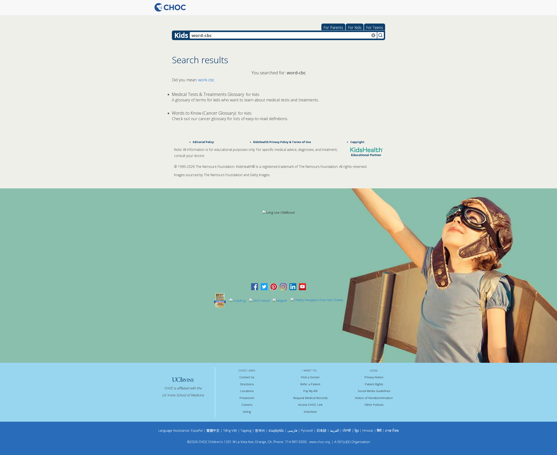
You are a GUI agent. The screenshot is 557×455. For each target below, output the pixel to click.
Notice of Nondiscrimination (374, 398)
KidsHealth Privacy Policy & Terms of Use (282, 142)
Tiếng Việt (230, 430)
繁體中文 (213, 430)
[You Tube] (302, 286)
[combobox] (283, 35)
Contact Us (246, 377)
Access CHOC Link (310, 405)
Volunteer (310, 412)
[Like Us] (254, 286)
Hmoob (367, 430)
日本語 (321, 430)
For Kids (354, 27)
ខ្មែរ (357, 430)
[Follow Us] (264, 286)
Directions (247, 384)
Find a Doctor (310, 377)
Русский (307, 430)
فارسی (292, 430)
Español (197, 430)
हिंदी (379, 430)
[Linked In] (293, 286)
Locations (246, 391)
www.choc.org (319, 442)
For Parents (333, 27)
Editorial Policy (203, 142)
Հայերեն (276, 430)
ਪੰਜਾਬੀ (347, 430)
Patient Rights (374, 384)
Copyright (357, 142)
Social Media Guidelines (374, 391)
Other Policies (373, 405)
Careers (247, 405)
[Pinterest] (273, 286)
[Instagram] (283, 286)
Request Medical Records (310, 398)
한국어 (260, 430)
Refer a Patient (310, 384)
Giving (247, 412)
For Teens (374, 27)
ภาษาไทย (392, 430)
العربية (334, 430)
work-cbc (206, 79)
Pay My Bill (310, 391)
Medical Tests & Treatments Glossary (208, 94)
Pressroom (247, 398)
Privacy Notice (373, 377)
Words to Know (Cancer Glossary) (204, 113)
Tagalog (246, 430)
